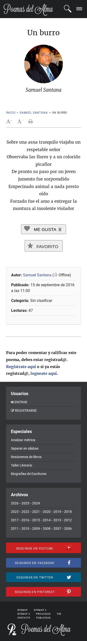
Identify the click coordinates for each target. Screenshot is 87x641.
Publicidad (43, 618)
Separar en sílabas (24, 448)
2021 (36, 511)
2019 (57, 511)
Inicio (10, 112)
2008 (47, 528)
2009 (36, 528)
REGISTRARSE (26, 410)
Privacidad (43, 614)
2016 (25, 520)
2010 (25, 528)
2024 (36, 503)
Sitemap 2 (40, 610)
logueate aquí (43, 373)
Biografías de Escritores (28, 473)
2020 (47, 511)
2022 (25, 511)
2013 (57, 520)
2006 (68, 528)
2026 (15, 503)
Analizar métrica (23, 440)
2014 (47, 520)
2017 (15, 520)
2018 (68, 511)
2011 (15, 528)
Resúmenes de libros (26, 457)
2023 (15, 511)
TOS (59, 614)
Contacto (23, 618)
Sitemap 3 (23, 614)
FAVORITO (46, 246)
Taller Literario (21, 465)
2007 (57, 528)
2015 (36, 520)
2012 (68, 520)
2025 (25, 503)
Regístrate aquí (21, 366)
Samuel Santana (34, 112)
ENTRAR (20, 402)
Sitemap (22, 610)
